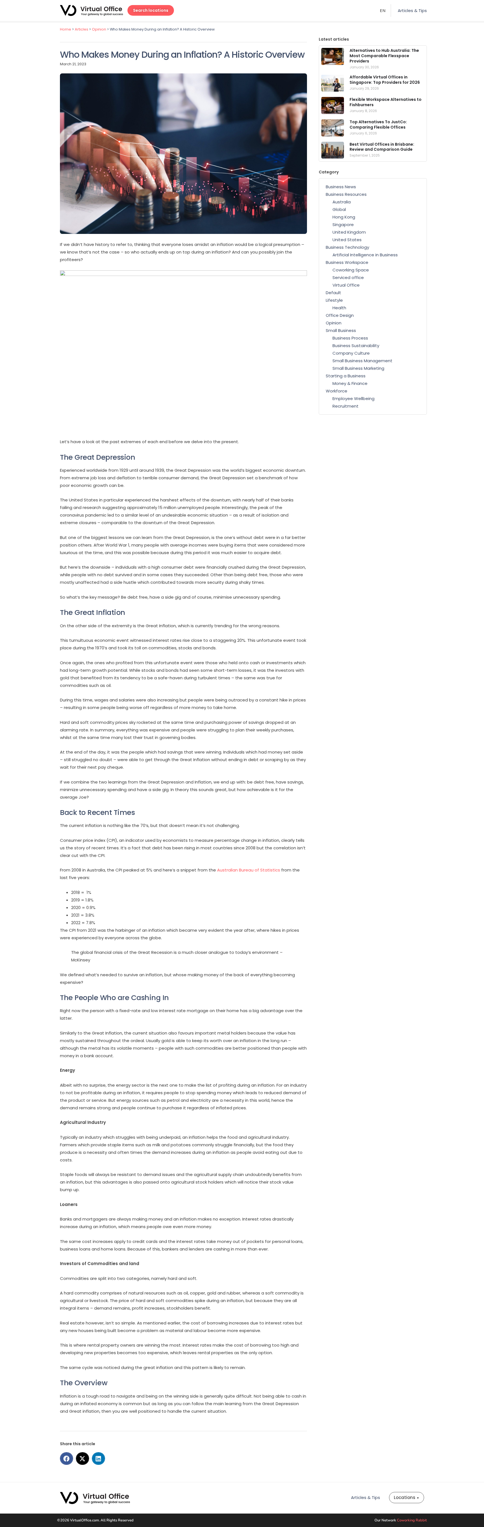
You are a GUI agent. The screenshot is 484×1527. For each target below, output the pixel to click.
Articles (81, 29)
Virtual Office (346, 285)
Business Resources (346, 194)
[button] (66, 1458)
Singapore (343, 224)
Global (339, 209)
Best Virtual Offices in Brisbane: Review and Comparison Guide (382, 146)
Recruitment (345, 406)
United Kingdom (349, 232)
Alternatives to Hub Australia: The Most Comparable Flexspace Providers (384, 56)
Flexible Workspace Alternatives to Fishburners (386, 102)
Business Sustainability (355, 345)
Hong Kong (343, 217)
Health (339, 308)
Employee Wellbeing (353, 398)
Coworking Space (350, 270)
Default (333, 293)
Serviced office (348, 277)
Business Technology (347, 247)
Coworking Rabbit (412, 1520)
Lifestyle (334, 300)
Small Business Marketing (358, 368)
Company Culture (351, 353)
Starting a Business (346, 376)
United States (347, 240)
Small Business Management (362, 361)
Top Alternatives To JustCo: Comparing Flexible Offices (378, 124)
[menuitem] (382, 10)
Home (65, 29)
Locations (406, 1497)
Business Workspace (347, 262)
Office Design (340, 315)
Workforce (336, 391)
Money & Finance (349, 383)
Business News (341, 187)
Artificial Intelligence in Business (365, 255)
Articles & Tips (412, 10)
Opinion (99, 29)
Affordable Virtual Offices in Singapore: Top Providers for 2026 (385, 79)
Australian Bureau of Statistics (248, 870)
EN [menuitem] (383, 11)
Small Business (341, 330)
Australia (341, 202)
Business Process (350, 338)
